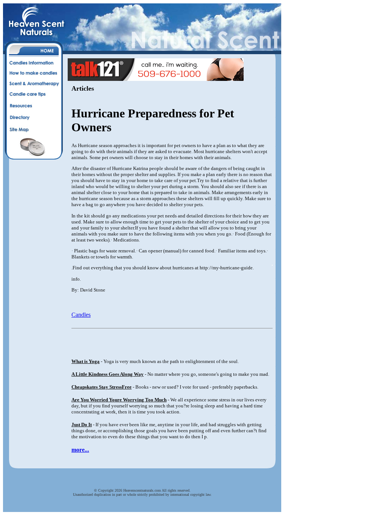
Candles (81, 314)
